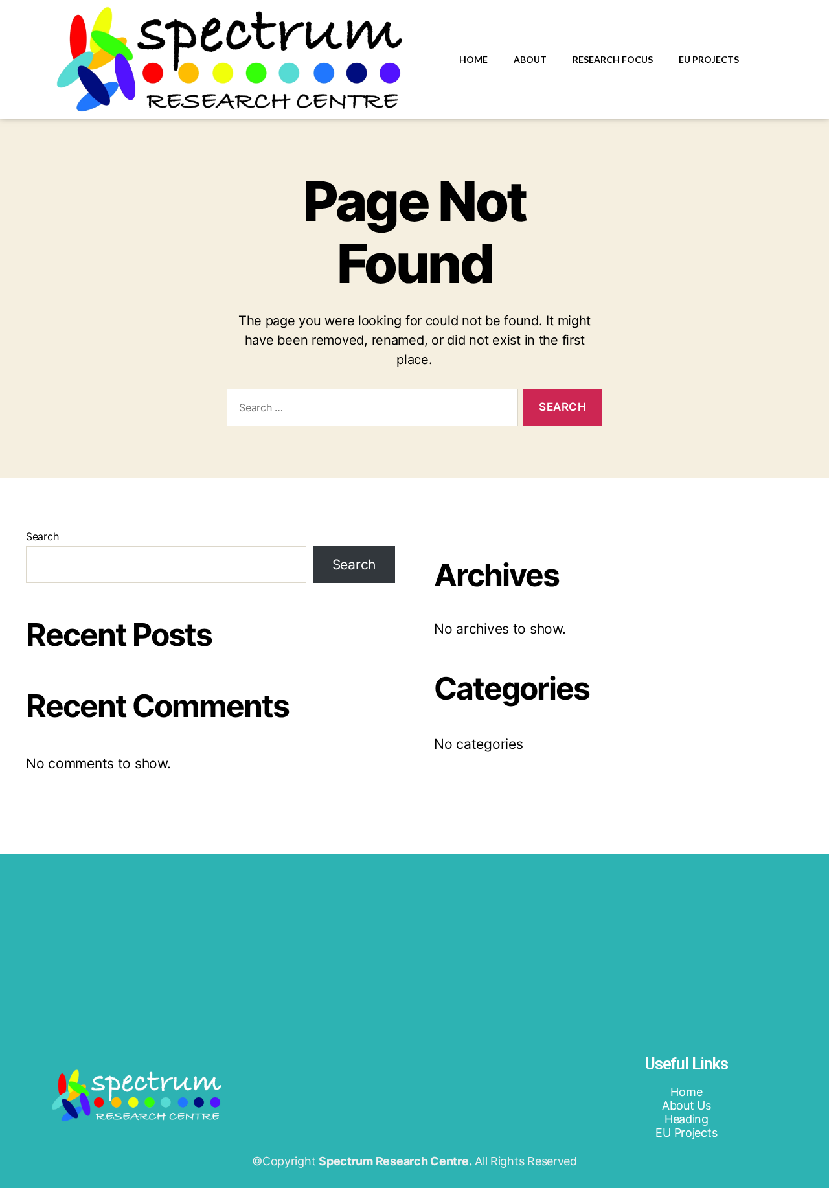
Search (42, 536)
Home (473, 59)
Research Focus (613, 59)
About (530, 59)
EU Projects (709, 59)
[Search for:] (369, 410)
